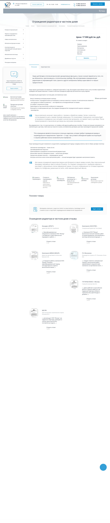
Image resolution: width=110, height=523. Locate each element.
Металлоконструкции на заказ (12, 43)
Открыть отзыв (50, 241)
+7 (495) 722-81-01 (81, 4)
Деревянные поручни (10, 58)
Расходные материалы (10, 62)
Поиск (103, 11)
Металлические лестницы (11, 54)
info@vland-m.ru (65, 4)
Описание (34, 67)
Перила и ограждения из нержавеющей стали (11, 34)
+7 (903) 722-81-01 (81, 5)
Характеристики (45, 67)
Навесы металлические (11, 39)
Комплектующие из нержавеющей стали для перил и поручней (13, 49)
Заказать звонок (98, 4)
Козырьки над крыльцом (11, 30)
